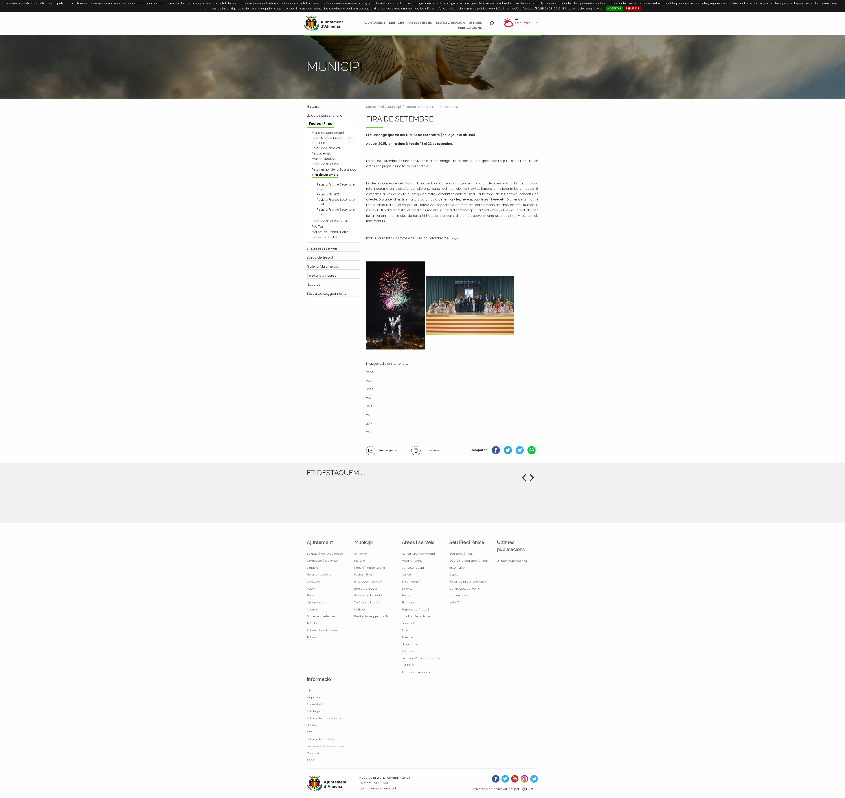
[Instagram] (524, 779)
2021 (369, 398)
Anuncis (312, 609)
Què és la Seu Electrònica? (468, 561)
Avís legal (313, 711)
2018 (369, 415)
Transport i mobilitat (416, 672)
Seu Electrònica (450, 22)
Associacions (411, 651)
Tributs (311, 637)
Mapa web (314, 697)
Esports (407, 589)
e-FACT (454, 602)
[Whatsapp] (531, 450)
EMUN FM (408, 665)
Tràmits (312, 623)
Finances (408, 602)
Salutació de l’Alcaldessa (325, 554)
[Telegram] (520, 450)
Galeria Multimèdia (368, 595)
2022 (369, 389)
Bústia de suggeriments (371, 616)
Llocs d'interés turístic (369, 568)
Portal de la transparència (468, 581)
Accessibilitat (316, 704)
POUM (311, 589)
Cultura (407, 574)
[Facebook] (496, 450)
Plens (310, 595)
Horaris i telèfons (319, 574)
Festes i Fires (415, 107)
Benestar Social (413, 568)
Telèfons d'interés (367, 602)
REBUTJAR (632, 8)
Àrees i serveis (420, 22)
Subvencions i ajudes (322, 630)
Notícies (360, 609)
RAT (309, 732)
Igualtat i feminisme (416, 616)
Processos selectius (321, 616)
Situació (312, 568)
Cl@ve (454, 574)
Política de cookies (320, 739)
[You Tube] (514, 779)
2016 (369, 432)
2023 (369, 381)
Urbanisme (410, 644)
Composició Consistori (323, 561)
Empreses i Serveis (368, 581)
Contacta (313, 581)
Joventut (408, 623)
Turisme (407, 637)
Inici (381, 107)
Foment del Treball (415, 609)
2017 (369, 423)
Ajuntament (374, 22)
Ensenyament (411, 581)
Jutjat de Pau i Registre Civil (421, 658)
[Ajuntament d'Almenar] (323, 23)
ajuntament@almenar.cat (377, 788)
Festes (406, 595)
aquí (455, 238)
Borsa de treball (366, 589)
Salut (405, 630)
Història (359, 561)
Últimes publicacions (512, 561)
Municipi (396, 22)
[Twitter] (508, 450)
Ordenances (316, 602)
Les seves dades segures (325, 746)
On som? (360, 554)
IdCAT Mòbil (457, 568)
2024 (369, 372)
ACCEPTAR (614, 8)
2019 (369, 406)
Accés (311, 760)
